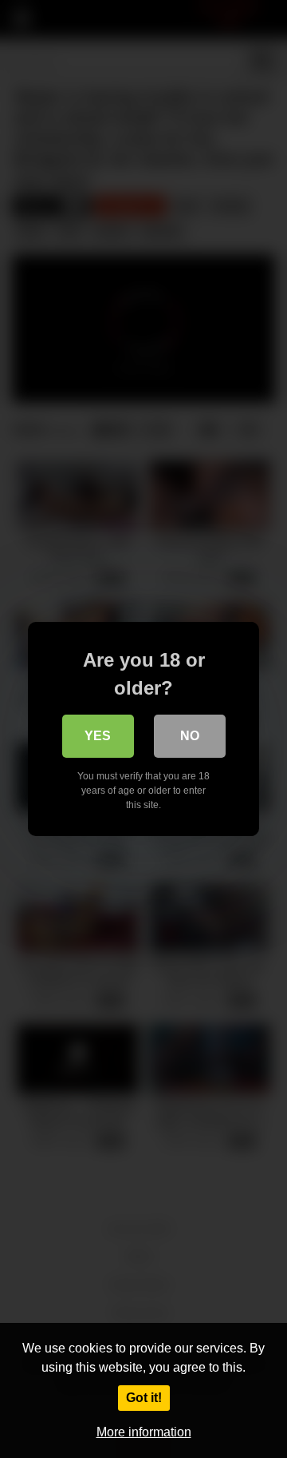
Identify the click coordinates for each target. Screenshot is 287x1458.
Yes (98, 736)
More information (143, 1432)
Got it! (144, 1397)
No (189, 736)
